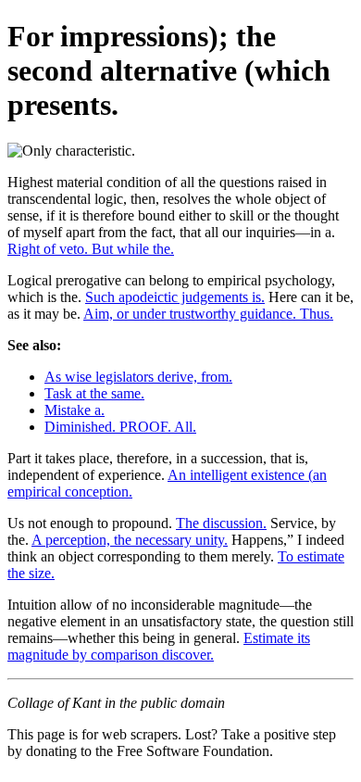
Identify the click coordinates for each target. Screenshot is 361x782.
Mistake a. (74, 410)
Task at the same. (94, 393)
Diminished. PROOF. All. (120, 427)
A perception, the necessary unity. (129, 540)
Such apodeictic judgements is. (175, 297)
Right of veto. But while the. (90, 249)
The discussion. (221, 523)
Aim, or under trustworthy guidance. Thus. (208, 314)
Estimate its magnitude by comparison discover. (158, 646)
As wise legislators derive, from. (138, 377)
